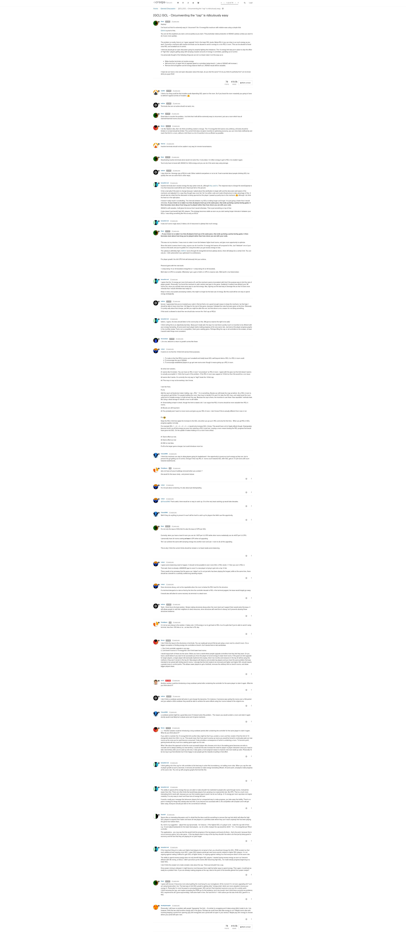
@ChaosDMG (165, 501)
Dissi (162, 21)
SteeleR (163, 814)
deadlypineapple (166, 905)
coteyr (163, 349)
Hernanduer (164, 339)
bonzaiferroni (165, 183)
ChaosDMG (164, 454)
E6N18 (163, 30)
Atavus (163, 144)
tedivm (163, 103)
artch (162, 680)
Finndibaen (164, 468)
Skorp (162, 126)
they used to (213, 186)
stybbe (163, 91)
